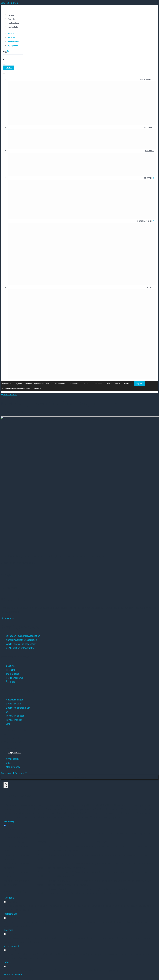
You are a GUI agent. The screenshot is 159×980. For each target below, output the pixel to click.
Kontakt (49, 384)
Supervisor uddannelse (86, 110)
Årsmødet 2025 (54, 319)
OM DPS (149, 287)
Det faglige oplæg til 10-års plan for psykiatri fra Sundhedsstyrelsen (101, 331)
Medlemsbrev (13, 23)
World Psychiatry (38, 261)
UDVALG (149, 151)
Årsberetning (83, 231)
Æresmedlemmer (57, 293)
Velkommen (6, 384)
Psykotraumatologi (50, 200)
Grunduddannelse (88, 101)
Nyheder (11, 15)
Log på (139, 384)
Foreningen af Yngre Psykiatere (31, 101)
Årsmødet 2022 (54, 332)
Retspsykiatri (53, 204)
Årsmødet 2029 (29, 323)
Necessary (11, 825)
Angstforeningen (76, 252)
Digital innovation (32, 161)
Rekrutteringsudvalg (92, 161)
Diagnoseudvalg (32, 156)
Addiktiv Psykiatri (78, 195)
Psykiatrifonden (77, 275)
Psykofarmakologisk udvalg (59, 170)
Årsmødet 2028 (29, 319)
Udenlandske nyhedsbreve (76, 227)
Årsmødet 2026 (54, 314)
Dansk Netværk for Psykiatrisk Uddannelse (37, 213)
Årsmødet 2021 (54, 337)
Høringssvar (52, 231)
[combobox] (13, 55)
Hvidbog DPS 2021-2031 (123, 336)
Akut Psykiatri (53, 190)
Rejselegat (20, 85)
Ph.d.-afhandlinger (25, 143)
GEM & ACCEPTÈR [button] (12, 974)
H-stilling (118, 110)
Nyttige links (13, 27)
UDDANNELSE (146, 79)
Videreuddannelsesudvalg (90, 166)
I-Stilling (118, 106)
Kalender (11, 19)
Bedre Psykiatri (77, 257)
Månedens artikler (43, 133)
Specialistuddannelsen (86, 106)
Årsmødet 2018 (54, 350)
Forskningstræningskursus (71, 133)
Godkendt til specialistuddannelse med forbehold (21, 389)
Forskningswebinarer (50, 143)
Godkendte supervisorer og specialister (77, 115)
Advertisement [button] (11, 946)
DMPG (54, 252)
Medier (132, 344)
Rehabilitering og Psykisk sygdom (43, 209)
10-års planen (128, 323)
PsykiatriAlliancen (76, 270)
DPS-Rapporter (31, 227)
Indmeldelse (37, 293)
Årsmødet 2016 (54, 359)
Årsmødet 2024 (54, 323)
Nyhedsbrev (38, 384)
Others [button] (7, 962)
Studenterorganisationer (62, 85)
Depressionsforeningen (73, 261)
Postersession (55, 368)
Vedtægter (38, 298)
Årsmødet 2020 (54, 341)
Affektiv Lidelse (79, 190)
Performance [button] (10, 913)
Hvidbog (54, 227)
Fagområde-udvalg (63, 161)
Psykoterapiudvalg (93, 156)
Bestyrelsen (21, 293)
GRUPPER (148, 178)
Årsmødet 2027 (29, 314)
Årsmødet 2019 (54, 346)
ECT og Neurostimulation (28, 166)
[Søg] (4, 64)
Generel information (112, 101)
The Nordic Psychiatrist (35, 257)
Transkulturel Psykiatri (48, 195)
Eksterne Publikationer (27, 231)
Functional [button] (8, 897)
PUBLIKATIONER (145, 221)
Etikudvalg (67, 156)
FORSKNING (147, 127)
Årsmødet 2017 (54, 355)
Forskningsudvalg (64, 166)
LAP (83, 266)
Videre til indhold (10, 2)
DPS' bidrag (130, 318)
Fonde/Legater (23, 133)
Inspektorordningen (112, 115)
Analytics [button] (8, 930)
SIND (82, 279)
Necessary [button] (8, 821)
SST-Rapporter (50, 236)
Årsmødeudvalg (95, 170)
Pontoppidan (55, 364)
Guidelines (33, 236)
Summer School (38, 85)
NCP (60, 373)
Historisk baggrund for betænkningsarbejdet (74, 119)
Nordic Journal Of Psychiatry (30, 252)
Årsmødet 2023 (54, 328)
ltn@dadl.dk (14, 752)
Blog (22, 298)
